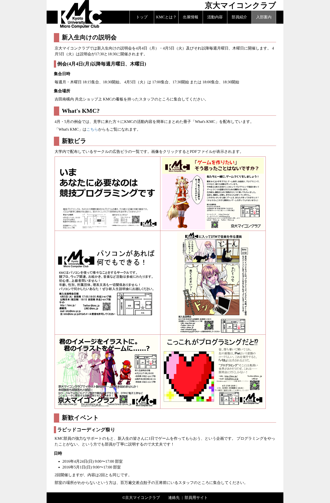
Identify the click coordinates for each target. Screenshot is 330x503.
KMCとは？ (166, 17)
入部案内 (264, 17)
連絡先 (174, 498)
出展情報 (190, 17)
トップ (142, 17)
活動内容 (215, 17)
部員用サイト (196, 498)
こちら (92, 129)
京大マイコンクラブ (142, 498)
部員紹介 (239, 17)
